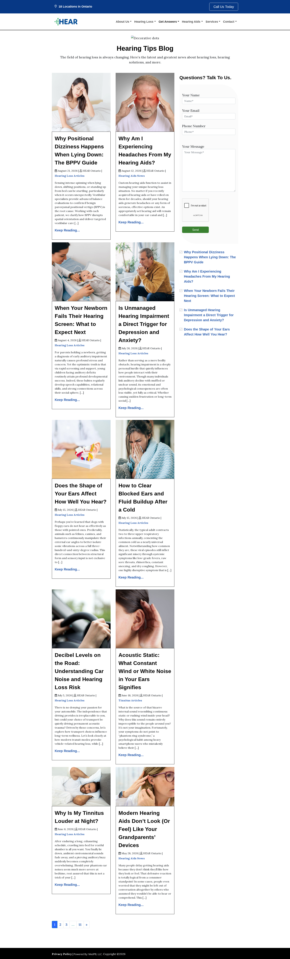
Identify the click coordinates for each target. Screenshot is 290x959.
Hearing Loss (143, 21)
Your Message (193, 146)
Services (212, 21)
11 (80, 924)
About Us (122, 21)
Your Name (191, 95)
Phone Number (194, 126)
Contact (228, 21)
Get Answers (168, 21)
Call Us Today (223, 7)
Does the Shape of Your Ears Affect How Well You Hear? (81, 494)
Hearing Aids (191, 21)
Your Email (190, 110)
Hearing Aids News (131, 175)
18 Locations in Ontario (75, 6)
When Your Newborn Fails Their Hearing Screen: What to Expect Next (209, 296)
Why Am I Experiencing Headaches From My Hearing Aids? (207, 276)
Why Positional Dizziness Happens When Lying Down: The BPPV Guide (210, 257)
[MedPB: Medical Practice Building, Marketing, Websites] (88, 954)
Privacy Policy (62, 954)
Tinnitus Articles (130, 700)
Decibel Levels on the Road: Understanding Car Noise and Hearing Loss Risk (79, 671)
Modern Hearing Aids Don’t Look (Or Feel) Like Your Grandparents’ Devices (144, 829)
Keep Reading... (67, 230)
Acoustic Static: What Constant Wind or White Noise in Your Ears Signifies (144, 671)
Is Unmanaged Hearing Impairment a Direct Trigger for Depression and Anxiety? (143, 324)
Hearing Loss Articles (69, 175)
